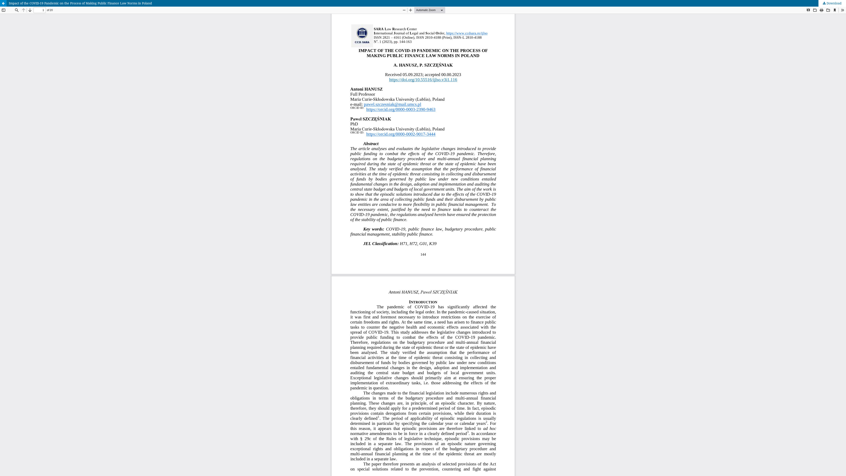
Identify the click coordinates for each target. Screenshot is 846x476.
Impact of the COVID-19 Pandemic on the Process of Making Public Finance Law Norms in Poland (80, 3)
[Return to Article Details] (3, 3)
